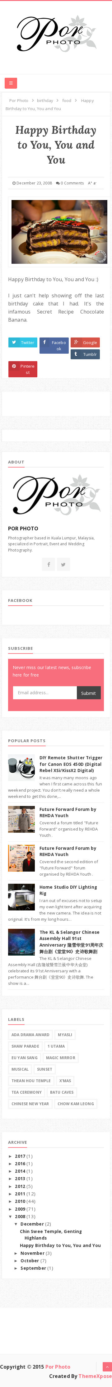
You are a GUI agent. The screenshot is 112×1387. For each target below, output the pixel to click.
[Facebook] (48, 564)
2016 (20, 1163)
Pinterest (28, 369)
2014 (20, 1171)
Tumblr (90, 354)
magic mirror (60, 1057)
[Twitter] (63, 564)
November (33, 1253)
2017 (20, 1156)
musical (20, 1069)
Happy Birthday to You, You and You (60, 1245)
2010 (20, 1201)
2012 (20, 1186)
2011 (20, 1194)
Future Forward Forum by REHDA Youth (68, 851)
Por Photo (57, 1366)
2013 (20, 1178)
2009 (20, 1209)
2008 (20, 1216)
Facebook (59, 345)
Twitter (27, 342)
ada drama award (30, 1034)
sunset (44, 1069)
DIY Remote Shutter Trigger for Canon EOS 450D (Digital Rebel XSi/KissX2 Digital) (71, 764)
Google (90, 342)
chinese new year (30, 1103)
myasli (65, 1034)
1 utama (56, 1046)
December (33, 1224)
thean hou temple (31, 1080)
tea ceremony (27, 1092)
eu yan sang (25, 1057)
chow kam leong (76, 1103)
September (34, 1268)
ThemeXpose (95, 1376)
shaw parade (25, 1046)
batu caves (62, 1092)
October (30, 1261)
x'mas (65, 1080)
